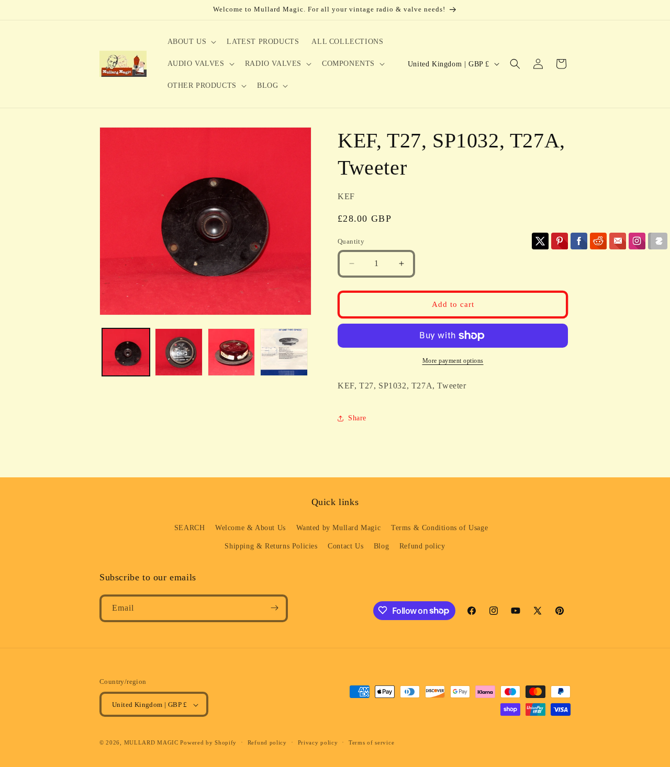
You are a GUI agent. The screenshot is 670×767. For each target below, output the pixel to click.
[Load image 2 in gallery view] (179, 352)
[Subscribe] (274, 608)
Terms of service (371, 742)
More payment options (453, 360)
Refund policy (422, 547)
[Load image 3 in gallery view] (231, 352)
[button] (191, 42)
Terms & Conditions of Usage (439, 528)
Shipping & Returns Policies (271, 547)
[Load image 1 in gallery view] (126, 352)
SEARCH (189, 528)
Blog (381, 547)
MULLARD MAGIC (151, 743)
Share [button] (357, 418)
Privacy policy (318, 742)
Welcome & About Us (250, 528)
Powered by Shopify (208, 743)
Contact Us (345, 547)
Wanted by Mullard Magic (338, 528)
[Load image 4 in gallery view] (284, 352)
